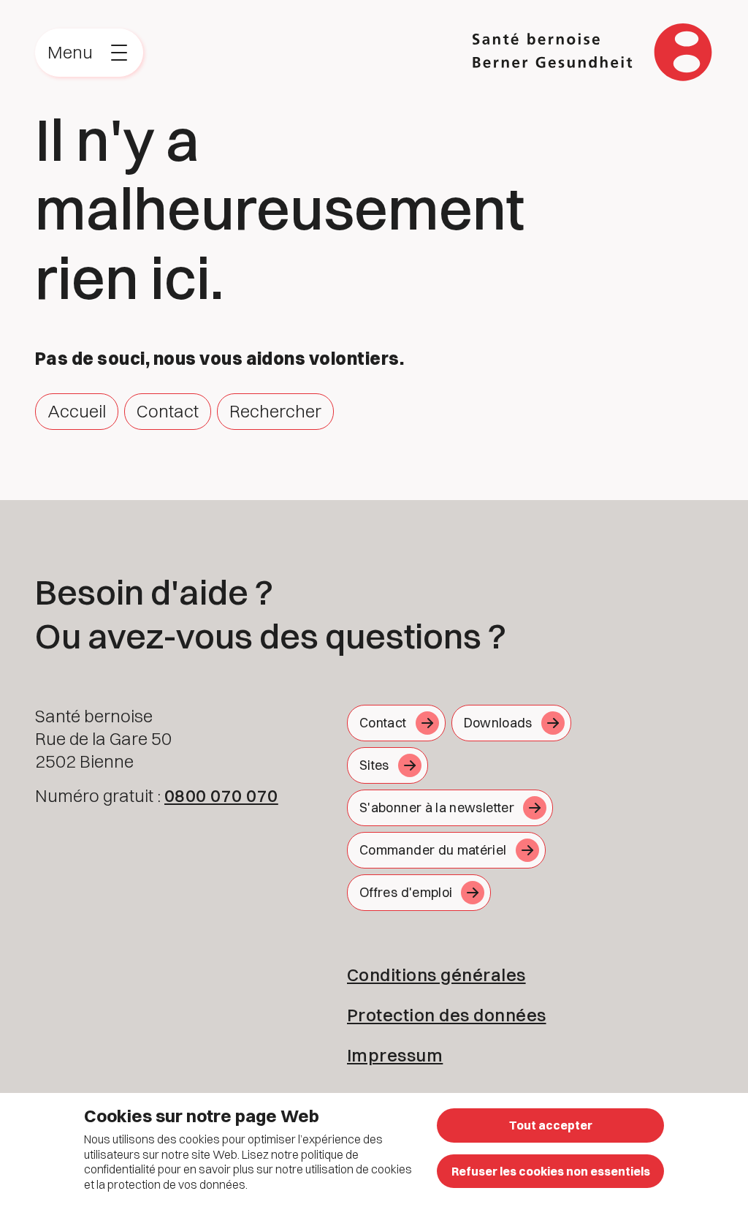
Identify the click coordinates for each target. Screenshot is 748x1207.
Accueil (76, 411)
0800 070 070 (221, 795)
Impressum (395, 1055)
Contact (168, 411)
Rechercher (275, 411)
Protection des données (446, 1015)
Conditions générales (436, 974)
